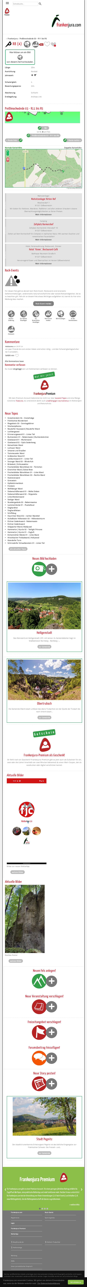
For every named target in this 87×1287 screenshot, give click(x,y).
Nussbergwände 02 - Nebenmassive (22, 502)
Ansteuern (11, 334)
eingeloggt (17, 369)
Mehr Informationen (43, 214)
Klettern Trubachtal (53, 1242)
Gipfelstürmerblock (15, 483)
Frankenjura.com (16, 1212)
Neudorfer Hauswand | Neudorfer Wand (24, 428)
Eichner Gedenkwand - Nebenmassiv (22, 521)
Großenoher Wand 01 (16, 456)
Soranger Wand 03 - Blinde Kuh (20, 461)
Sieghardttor (13, 507)
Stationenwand (14, 477)
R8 (45, 128)
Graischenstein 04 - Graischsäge (21, 418)
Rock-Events (49, 1212)
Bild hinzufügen (60, 318)
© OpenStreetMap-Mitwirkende (74, 188)
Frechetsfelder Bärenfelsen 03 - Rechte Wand (26, 475)
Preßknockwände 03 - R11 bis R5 (33, 38)
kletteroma (9, 346)
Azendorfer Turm (14, 540)
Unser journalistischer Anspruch (21, 1266)
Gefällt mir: (9, 355)
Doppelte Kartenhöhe (72, 147)
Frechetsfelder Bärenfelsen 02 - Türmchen (25, 467)
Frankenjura (13, 38)
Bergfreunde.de (18, 1242)
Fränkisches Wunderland (18, 420)
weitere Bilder (17, 872)
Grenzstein (12, 480)
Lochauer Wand (14, 447)
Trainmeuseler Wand (16, 453)
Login (13, 1223)
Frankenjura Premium (18, 1228)
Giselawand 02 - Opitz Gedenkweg (21, 442)
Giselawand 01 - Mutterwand (19, 439)
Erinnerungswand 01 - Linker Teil (21, 434)
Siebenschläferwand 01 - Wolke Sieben (23, 491)
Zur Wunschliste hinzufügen (36, 320)
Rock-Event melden (43, 303)
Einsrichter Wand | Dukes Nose (20, 469)
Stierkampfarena (14, 426)
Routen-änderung (11, 319)
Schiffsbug (12, 513)
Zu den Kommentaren (73, 319)
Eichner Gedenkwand (16, 524)
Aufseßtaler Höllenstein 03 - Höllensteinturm (26, 518)
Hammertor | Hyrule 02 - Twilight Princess (25, 529)
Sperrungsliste (50, 1218)
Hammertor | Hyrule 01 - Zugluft (21, 532)
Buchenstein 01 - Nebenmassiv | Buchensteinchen (28, 437)
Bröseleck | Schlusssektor (18, 464)
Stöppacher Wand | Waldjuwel (20, 526)
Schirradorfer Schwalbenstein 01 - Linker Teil (26, 543)
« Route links (11, 140)
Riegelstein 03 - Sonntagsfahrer (21, 423)
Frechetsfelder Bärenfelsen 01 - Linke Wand (26, 472)
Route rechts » (75, 140)
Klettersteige (17, 1247)
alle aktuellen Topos (18, 549)
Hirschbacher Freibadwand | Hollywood (23, 537)
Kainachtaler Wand (15, 445)
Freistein (11, 486)
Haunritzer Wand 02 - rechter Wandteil (24, 515)
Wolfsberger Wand (15, 488)
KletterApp (14, 1234)
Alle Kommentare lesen (14, 361)
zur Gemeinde (44, 646)
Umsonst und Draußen (17, 450)
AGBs (12, 1261)
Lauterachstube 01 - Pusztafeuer (21, 505)
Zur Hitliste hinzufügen (23, 319)
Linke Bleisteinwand (16, 496)
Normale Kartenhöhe (13, 147)
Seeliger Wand (13, 499)
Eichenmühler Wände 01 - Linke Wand (23, 534)
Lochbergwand (13, 431)
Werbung (14, 1255)
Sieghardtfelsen (14, 510)
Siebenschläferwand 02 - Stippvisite (22, 494)
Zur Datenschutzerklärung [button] (48, 1283)
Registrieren (15, 1218)
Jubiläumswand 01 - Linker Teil (20, 458)
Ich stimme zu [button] (75, 1282)
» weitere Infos (75, 1205)
